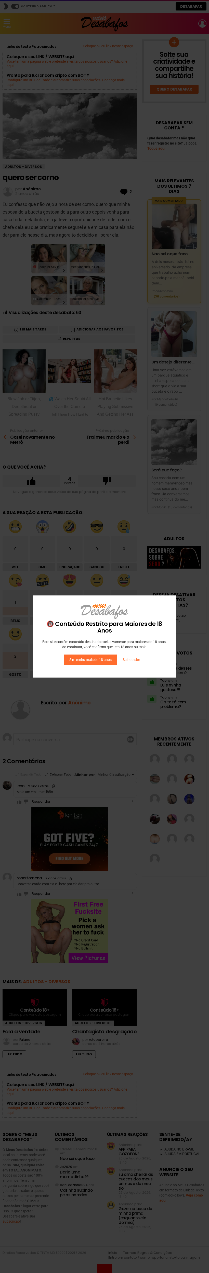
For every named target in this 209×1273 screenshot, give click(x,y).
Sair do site (131, 660)
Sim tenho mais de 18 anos (90, 660)
